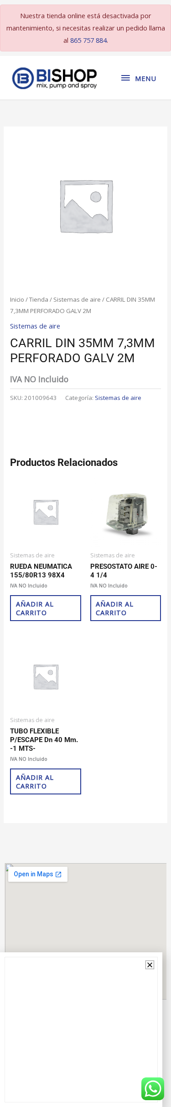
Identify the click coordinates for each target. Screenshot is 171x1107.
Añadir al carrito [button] (35, 608)
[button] (149, 964)
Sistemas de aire (77, 299)
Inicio (17, 299)
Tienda (38, 299)
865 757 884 (88, 40)
